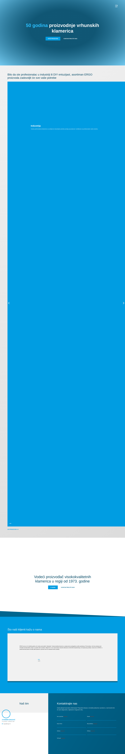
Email (90, 716)
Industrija (36, 126)
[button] (8, 303)
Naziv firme (59, 723)
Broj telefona (92, 723)
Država (91, 730)
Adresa (61, 730)
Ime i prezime (62, 716)
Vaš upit (61, 738)
